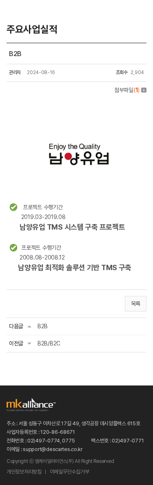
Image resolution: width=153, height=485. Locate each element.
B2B (43, 326)
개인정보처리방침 (24, 472)
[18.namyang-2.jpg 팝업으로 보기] (76, 105)
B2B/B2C (49, 343)
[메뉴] (141, 12)
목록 (135, 303)
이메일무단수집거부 (69, 472)
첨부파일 (127, 90)
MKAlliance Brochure (106, 12)
